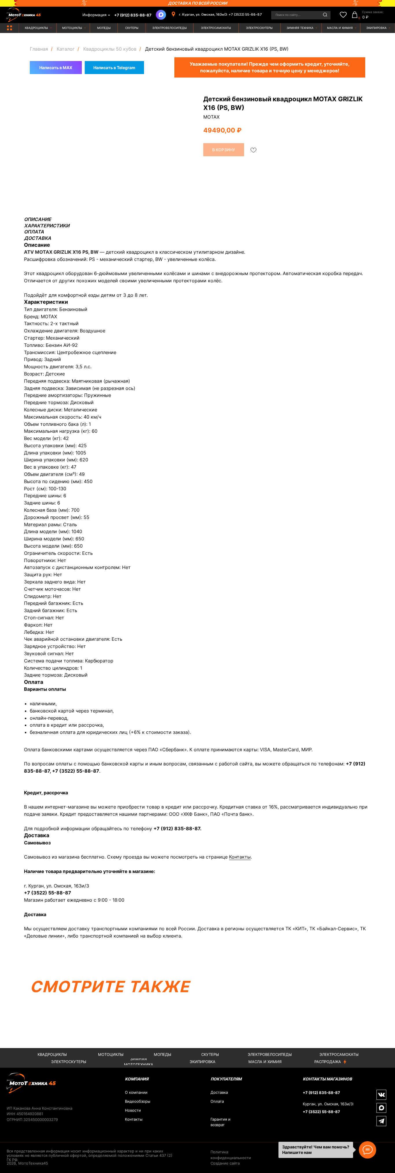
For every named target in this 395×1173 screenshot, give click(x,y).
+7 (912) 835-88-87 (177, 828)
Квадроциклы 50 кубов (109, 49)
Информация (94, 15)
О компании (136, 1092)
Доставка (219, 1092)
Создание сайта (225, 1163)
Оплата (217, 1101)
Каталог (66, 49)
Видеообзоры (137, 1101)
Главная (39, 49)
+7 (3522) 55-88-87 (75, 771)
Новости (133, 1110)
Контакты (240, 857)
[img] (9, 28)
